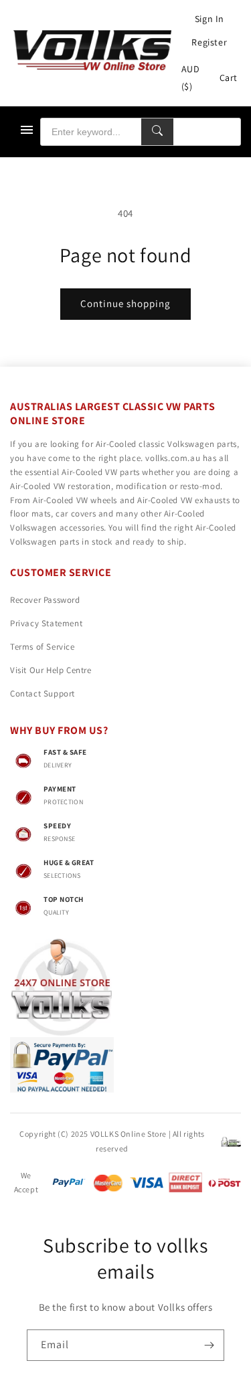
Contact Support (42, 693)
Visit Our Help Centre (51, 670)
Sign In (209, 19)
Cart (229, 78)
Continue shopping (125, 303)
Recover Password (45, 600)
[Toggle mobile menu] (26, 131)
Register (209, 42)
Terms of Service (42, 646)
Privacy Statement (46, 623)
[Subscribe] (209, 1345)
